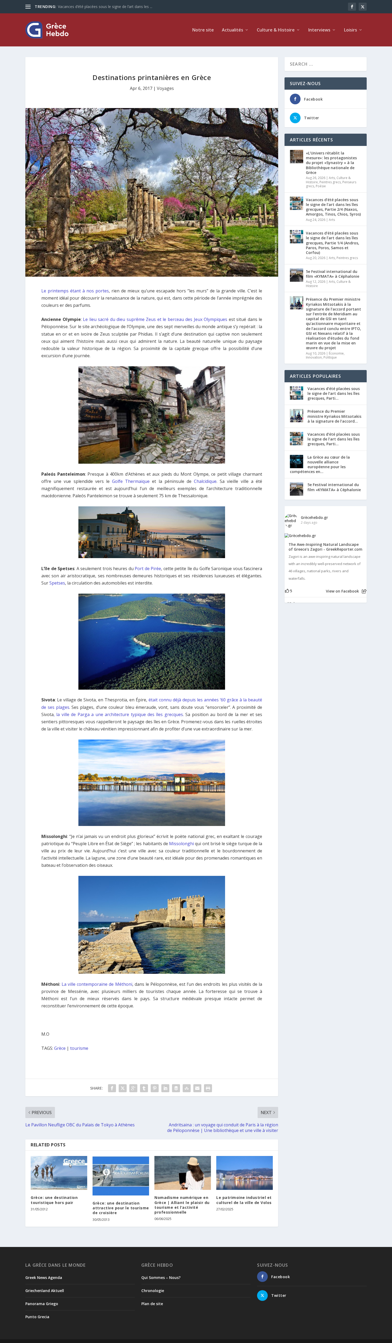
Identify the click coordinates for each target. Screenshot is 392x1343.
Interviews (319, 30)
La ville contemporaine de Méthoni (97, 984)
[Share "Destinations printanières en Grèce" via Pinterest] (154, 1088)
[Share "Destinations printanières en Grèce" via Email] (197, 1088)
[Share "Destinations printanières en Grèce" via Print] (208, 1088)
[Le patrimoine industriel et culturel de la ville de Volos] (244, 1173)
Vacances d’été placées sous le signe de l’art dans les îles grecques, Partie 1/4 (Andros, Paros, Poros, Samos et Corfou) (332, 243)
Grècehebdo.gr (314, 517)
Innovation (314, 357)
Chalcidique (205, 481)
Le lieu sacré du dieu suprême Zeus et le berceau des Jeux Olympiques (155, 319)
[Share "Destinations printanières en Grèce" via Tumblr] (144, 1088)
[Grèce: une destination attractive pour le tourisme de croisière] (121, 1175)
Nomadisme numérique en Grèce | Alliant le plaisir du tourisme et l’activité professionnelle (182, 1205)
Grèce (60, 1048)
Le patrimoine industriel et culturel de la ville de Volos (244, 1200)
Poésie (321, 186)
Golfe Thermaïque (131, 481)
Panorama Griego (41, 1303)
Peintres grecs (330, 182)
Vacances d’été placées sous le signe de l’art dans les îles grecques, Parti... (333, 393)
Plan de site (152, 1303)
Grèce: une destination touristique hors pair (54, 1200)
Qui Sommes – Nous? (161, 1277)
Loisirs (350, 30)
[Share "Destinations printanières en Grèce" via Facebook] (112, 1088)
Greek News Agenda (43, 1277)
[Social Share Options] (364, 591)
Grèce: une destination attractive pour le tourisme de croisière (121, 1208)
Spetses (57, 583)
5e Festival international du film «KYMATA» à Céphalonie (332, 274)
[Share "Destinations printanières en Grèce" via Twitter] (122, 1088)
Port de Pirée (148, 568)
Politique (330, 357)
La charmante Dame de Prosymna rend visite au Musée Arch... (112, 6)
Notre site (203, 30)
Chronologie (152, 1290)
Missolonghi (181, 844)
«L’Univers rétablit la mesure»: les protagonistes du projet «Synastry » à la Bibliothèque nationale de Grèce (331, 162)
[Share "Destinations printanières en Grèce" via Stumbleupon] (186, 1088)
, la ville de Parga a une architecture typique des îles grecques (118, 714)
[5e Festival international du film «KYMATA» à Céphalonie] (296, 275)
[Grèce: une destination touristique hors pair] (59, 1173)
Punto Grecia (37, 1316)
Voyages (165, 88)
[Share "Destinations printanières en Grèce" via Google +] (133, 1088)
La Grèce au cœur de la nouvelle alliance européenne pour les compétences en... (320, 464)
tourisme (79, 1048)
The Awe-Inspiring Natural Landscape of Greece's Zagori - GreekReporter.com (325, 547)
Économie (336, 353)
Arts (332, 178)
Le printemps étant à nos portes (75, 291)
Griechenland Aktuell (44, 1290)
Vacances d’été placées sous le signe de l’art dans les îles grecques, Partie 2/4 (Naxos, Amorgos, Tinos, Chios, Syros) (333, 207)
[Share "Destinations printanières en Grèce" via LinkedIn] (165, 1088)
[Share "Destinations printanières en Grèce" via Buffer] (176, 1088)
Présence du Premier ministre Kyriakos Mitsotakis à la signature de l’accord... (334, 416)
